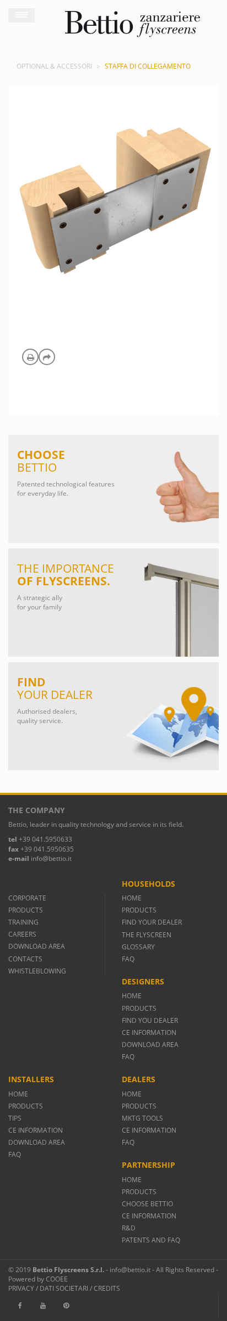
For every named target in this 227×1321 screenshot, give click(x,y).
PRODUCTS (25, 910)
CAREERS (22, 934)
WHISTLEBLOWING (37, 971)
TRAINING (23, 922)
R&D (129, 1228)
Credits (107, 1288)
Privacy (21, 1288)
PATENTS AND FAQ (151, 1240)
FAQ (128, 959)
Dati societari (64, 1288)
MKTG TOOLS (142, 1118)
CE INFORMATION (149, 1032)
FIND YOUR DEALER (152, 922)
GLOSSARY (138, 946)
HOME (132, 898)
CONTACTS (25, 959)
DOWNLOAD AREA (36, 946)
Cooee (57, 1279)
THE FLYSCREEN (146, 934)
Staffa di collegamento (148, 66)
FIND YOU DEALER (150, 1020)
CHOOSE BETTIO (147, 1203)
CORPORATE (27, 898)
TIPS (14, 1118)
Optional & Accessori (54, 66)
